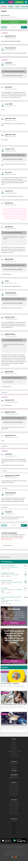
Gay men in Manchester (14, 785)
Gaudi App (14, 771)
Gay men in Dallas (14, 806)
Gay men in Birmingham (14, 789)
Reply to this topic (14, 22)
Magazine (11, 6)
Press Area (14, 768)
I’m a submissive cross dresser (7, 573)
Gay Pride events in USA (14, 814)
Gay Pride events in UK (14, 794)
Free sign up (19, 2)
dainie (7, 281)
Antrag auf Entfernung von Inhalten (14, 751)
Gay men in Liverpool (14, 787)
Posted (10, 38)
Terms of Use (14, 745)
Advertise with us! (14, 776)
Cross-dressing (4, 588)
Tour (14, 740)
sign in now (8, 536)
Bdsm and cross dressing (6, 580)
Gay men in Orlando (14, 810)
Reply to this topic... (8, 545)
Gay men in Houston (14, 812)
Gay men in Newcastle (14, 791)
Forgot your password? (14, 763)
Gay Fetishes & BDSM (17, 582)
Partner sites (14, 770)
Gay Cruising (14, 567)
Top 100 (17, 6)
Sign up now (14, 661)
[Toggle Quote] (3, 71)
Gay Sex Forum (13, 17)
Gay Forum (3, 6)
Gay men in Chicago (14, 808)
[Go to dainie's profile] (2, 282)
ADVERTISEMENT (14, 774)
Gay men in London (14, 784)
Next (23, 27)
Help (14, 765)
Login (11, 2)
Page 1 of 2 (14, 27)
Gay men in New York (14, 801)
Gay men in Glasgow (14, 793)
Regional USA (14, 799)
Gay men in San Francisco (14, 803)
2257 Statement (14, 753)
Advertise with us (14, 756)
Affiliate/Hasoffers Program (14, 777)
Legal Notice (14, 747)
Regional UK (14, 782)
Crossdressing (14, 623)
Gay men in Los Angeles (14, 805)
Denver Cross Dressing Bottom (7, 565)
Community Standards (14, 754)
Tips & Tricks (14, 766)
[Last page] (26, 27)
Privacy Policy (14, 749)
